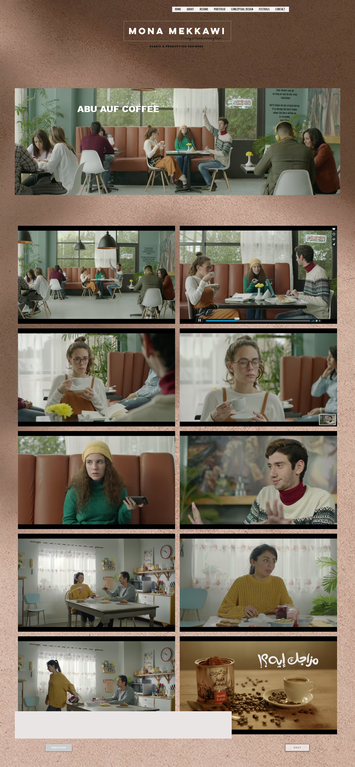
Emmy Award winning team (201, 38)
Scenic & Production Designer (176, 46)
